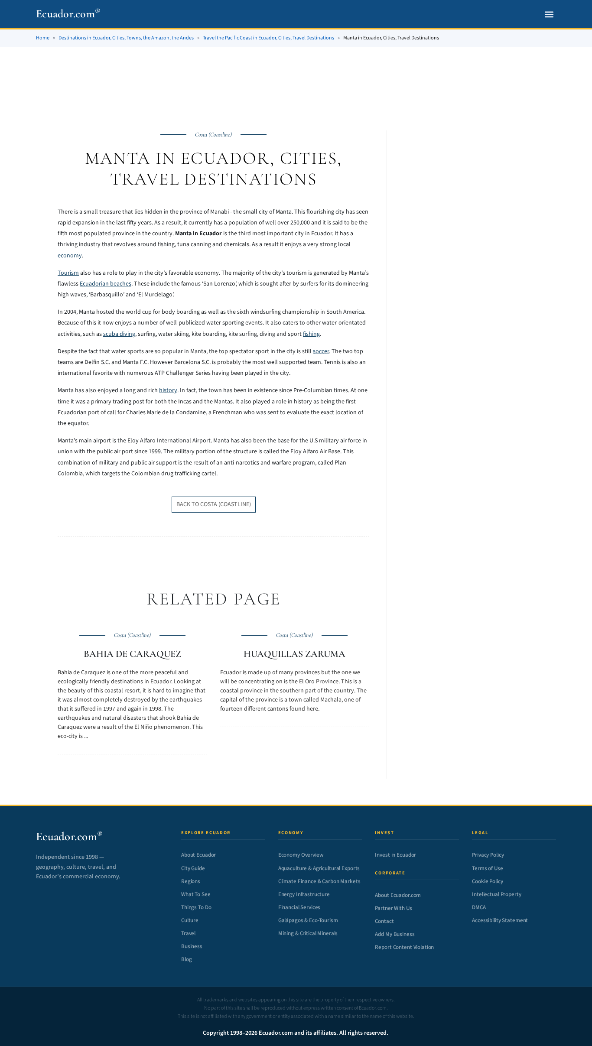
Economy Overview (301, 855)
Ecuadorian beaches (105, 283)
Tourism (68, 273)
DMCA (478, 907)
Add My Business (394, 934)
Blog (186, 959)
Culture (189, 920)
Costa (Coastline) (213, 134)
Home (42, 38)
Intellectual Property (496, 894)
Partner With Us (393, 908)
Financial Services (299, 907)
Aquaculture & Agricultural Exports (319, 868)
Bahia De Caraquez (132, 653)
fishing (311, 334)
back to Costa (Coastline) (213, 504)
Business (191, 946)
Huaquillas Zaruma (294, 653)
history (168, 390)
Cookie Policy (487, 881)
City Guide (193, 868)
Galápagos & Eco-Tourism (308, 920)
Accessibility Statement (500, 920)
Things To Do (196, 907)
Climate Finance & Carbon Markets (319, 881)
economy (70, 255)
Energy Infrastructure (304, 894)
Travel (188, 933)
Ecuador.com (68, 13)
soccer (321, 351)
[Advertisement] (296, 78)
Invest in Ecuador (395, 855)
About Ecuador (198, 855)
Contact (384, 921)
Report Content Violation (404, 947)
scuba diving (119, 334)
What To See (196, 894)
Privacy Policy (488, 855)
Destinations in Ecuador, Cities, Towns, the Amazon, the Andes (126, 38)
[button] (549, 14)
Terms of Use (487, 868)
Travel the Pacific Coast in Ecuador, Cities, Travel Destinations (268, 38)
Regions (190, 881)
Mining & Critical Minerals (308, 933)
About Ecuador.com (398, 895)
